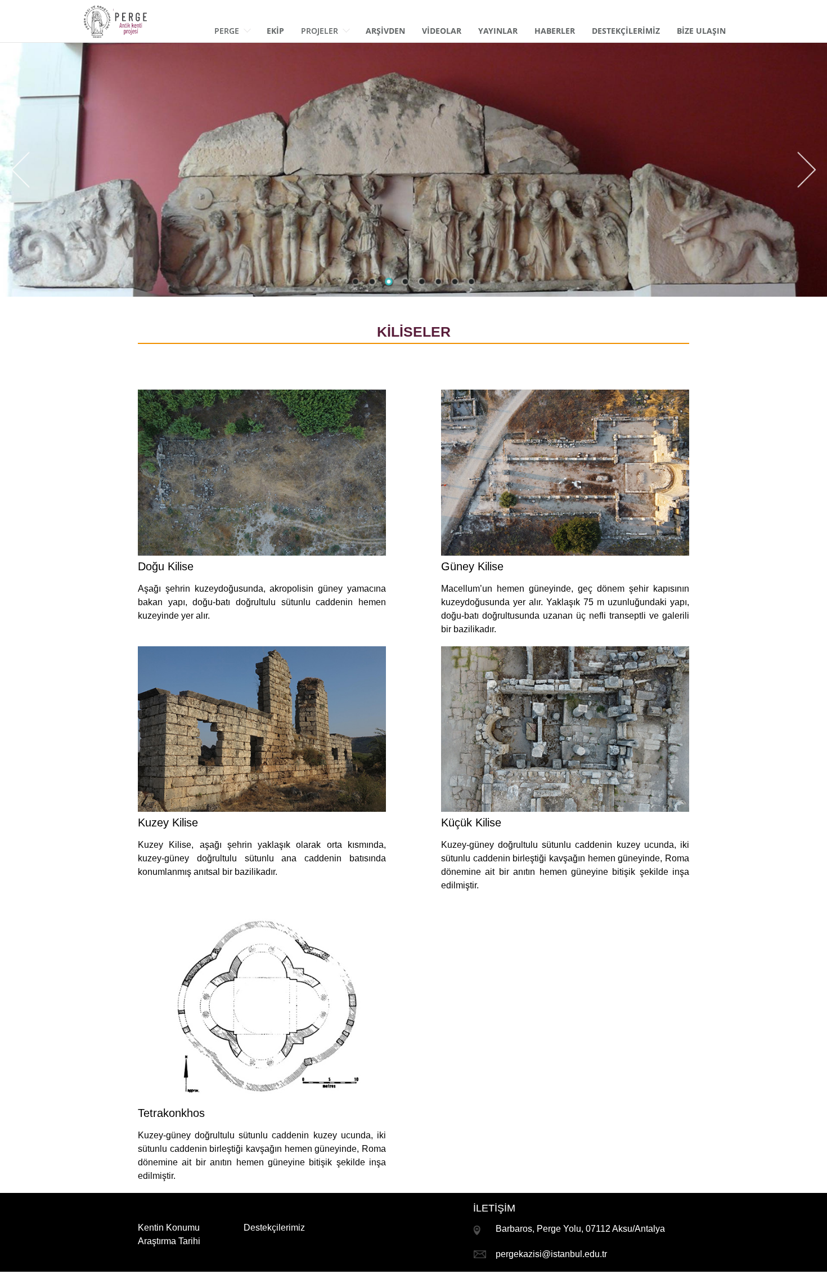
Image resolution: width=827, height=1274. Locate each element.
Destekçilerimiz (274, 1227)
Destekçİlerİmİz (626, 30)
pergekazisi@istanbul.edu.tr (551, 1254)
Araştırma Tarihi (169, 1241)
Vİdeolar (441, 30)
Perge (226, 30)
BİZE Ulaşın (701, 30)
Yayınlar (498, 30)
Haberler (554, 30)
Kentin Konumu (169, 1227)
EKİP (275, 30)
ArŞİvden (385, 30)
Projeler (319, 30)
